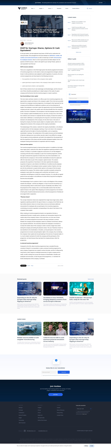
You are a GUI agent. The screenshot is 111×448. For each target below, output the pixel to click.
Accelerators (21, 412)
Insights (40, 8)
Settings (86, 445)
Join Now (55, 394)
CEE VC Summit (22, 422)
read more (66, 375)
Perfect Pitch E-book (42, 420)
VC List (39, 410)
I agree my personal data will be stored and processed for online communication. (83, 413)
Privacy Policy (60, 412)
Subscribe (64, 372)
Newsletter (59, 8)
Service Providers (22, 415)
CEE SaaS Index (41, 417)
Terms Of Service (60, 410)
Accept (91, 445)
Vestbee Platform (75, 8)
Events (67, 8)
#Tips (32, 265)
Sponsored (23, 265)
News (32, 8)
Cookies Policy (60, 415)
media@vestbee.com (42, 431)
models (57, 55)
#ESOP (28, 265)
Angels (20, 417)
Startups (20, 407)
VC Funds (21, 410)
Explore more (78, 52)
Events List (40, 415)
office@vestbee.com (31, 431)
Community (21, 420)
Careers (58, 407)
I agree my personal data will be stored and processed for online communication (55, 375)
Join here (100, 2)
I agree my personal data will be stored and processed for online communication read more (79, 104)
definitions (52, 55)
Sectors (49, 8)
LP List (39, 412)
